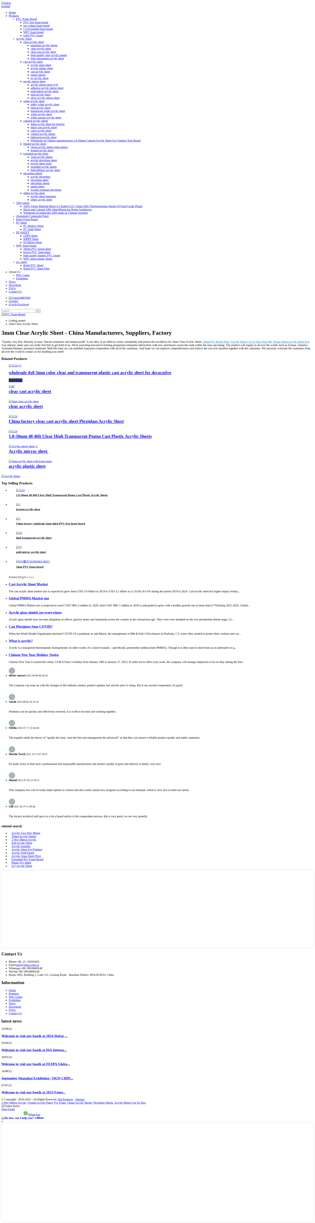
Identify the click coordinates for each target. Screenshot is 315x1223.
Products (14, 15)
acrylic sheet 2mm (41, 163)
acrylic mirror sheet (34, 81)
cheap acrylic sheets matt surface (49, 147)
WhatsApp (34, 1114)
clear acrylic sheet (33, 42)
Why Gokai (23, 275)
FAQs (12, 288)
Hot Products (65, 1099)
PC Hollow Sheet (33, 225)
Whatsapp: (15, 968)
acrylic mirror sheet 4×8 (44, 84)
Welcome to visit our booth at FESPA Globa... (35, 1064)
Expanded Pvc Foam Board (27, 859)
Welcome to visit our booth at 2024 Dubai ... (34, 1036)
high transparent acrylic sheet (47, 58)
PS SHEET (22, 232)
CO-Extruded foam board (38, 28)
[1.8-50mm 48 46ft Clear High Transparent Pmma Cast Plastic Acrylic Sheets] (13, 431)
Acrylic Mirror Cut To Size (129, 1102)
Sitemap (80, 1099)
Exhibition (22, 278)
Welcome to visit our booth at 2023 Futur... (33, 1092)
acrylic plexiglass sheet (44, 160)
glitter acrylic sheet (34, 193)
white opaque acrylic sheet (46, 117)
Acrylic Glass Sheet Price (26, 856)
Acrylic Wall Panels (22, 852)
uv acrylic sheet (39, 78)
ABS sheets (23, 203)
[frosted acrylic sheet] (18, 504)
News (12, 281)
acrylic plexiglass (40, 176)
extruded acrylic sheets (44, 166)
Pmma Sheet (280, 341)
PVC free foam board (35, 22)
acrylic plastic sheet (42, 68)
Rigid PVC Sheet (33, 265)
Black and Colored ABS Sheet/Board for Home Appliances (57, 209)
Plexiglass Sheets (103, 1102)
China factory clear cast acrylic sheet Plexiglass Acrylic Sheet (66, 421)
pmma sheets (38, 74)
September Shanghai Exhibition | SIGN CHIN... (37, 1078)
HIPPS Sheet (30, 239)
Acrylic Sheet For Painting (26, 849)
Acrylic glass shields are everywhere (35, 612)
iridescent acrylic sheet (44, 137)
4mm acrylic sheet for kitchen (48, 124)
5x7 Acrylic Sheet (21, 865)
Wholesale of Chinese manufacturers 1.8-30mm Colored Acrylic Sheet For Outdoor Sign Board (86, 140)
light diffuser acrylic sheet (45, 170)
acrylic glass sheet (41, 65)
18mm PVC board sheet (37, 248)
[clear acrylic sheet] (24, 401)
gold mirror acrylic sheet (45, 91)
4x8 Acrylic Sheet (21, 842)
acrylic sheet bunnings (43, 196)
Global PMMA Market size (29, 598)
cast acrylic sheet (33, 61)
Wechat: (13, 971)
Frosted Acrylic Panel (40, 1102)
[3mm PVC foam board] (33, 561)
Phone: (13, 961)
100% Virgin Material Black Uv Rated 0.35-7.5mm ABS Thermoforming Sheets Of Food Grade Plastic (83, 206)
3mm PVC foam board (29, 566)
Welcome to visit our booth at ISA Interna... (34, 1050)
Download (15, 285)
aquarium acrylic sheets (44, 45)
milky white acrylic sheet (45, 104)
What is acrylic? (21, 641)
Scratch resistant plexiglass (46, 189)
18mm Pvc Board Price (216, 341)
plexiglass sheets (32, 173)
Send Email (8, 1109)
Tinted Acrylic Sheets (23, 836)
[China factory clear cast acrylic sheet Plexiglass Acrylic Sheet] (13, 416)
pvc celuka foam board (36, 25)
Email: (12, 965)
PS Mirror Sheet (32, 242)
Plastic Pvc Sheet (21, 862)
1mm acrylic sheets (41, 157)
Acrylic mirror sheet (28, 451)
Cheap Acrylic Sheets (79, 1102)
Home (12, 12)
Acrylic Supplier (20, 846)
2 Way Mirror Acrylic (23, 839)
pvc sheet (21, 262)
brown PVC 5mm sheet (36, 252)
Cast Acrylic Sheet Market (28, 584)
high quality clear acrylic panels (49, 55)
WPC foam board (33, 32)
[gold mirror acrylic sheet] (19, 547)
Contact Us (15, 291)
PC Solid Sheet (32, 229)
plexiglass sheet (39, 180)
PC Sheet (21, 222)
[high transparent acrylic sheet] (19, 533)
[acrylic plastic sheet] (30, 461)
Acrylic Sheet (24, 38)
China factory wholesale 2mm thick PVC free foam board (50, 523)
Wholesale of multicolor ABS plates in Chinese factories (55, 212)
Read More (15, 380)
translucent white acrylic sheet (48, 111)
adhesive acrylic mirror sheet (47, 88)
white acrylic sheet (34, 101)
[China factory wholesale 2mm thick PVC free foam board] (18, 518)
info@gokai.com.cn (27, 965)
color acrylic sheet (41, 130)
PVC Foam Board (26, 19)
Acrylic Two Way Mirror (25, 833)
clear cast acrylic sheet (43, 51)
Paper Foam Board (27, 219)
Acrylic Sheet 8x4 (298, 341)
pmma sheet (37, 186)
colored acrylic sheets (35, 120)
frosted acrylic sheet (34, 143)
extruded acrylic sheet (35, 153)
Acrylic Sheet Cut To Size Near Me (251, 341)
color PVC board (33, 35)
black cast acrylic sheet (44, 127)
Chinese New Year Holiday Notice (34, 655)
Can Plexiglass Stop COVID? (31, 626)
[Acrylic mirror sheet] (23, 446)
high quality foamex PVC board (41, 255)
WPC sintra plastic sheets (37, 258)
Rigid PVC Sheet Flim (36, 268)
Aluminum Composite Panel (32, 216)
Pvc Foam (60, 1102)
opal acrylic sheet (40, 94)
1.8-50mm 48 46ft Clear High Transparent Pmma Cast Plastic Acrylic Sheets (80, 436)
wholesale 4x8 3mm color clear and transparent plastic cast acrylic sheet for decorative (90, 372)
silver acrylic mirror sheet (45, 97)
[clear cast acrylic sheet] (12, 386)
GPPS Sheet (30, 235)
